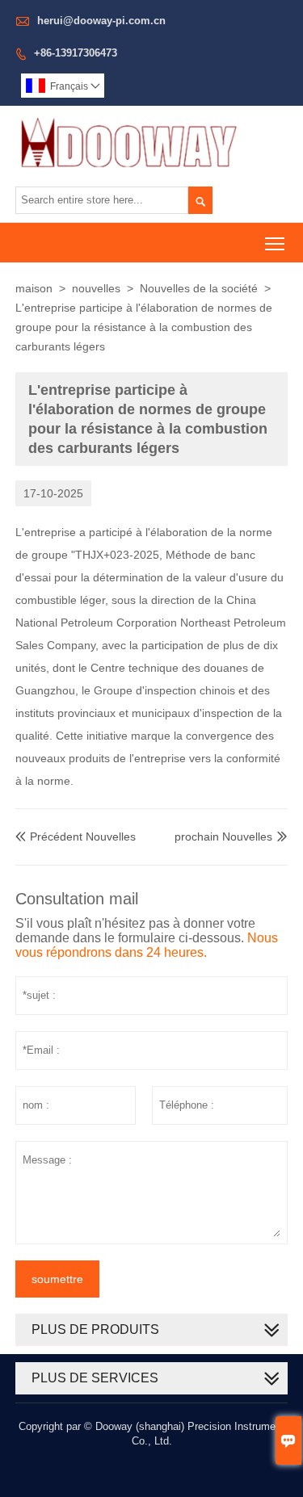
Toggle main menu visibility (275, 242)
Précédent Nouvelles (75, 836)
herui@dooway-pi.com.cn (101, 21)
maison (34, 288)
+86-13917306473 (75, 53)
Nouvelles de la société (199, 288)
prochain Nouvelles (223, 836)
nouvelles (96, 288)
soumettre (57, 1279)
